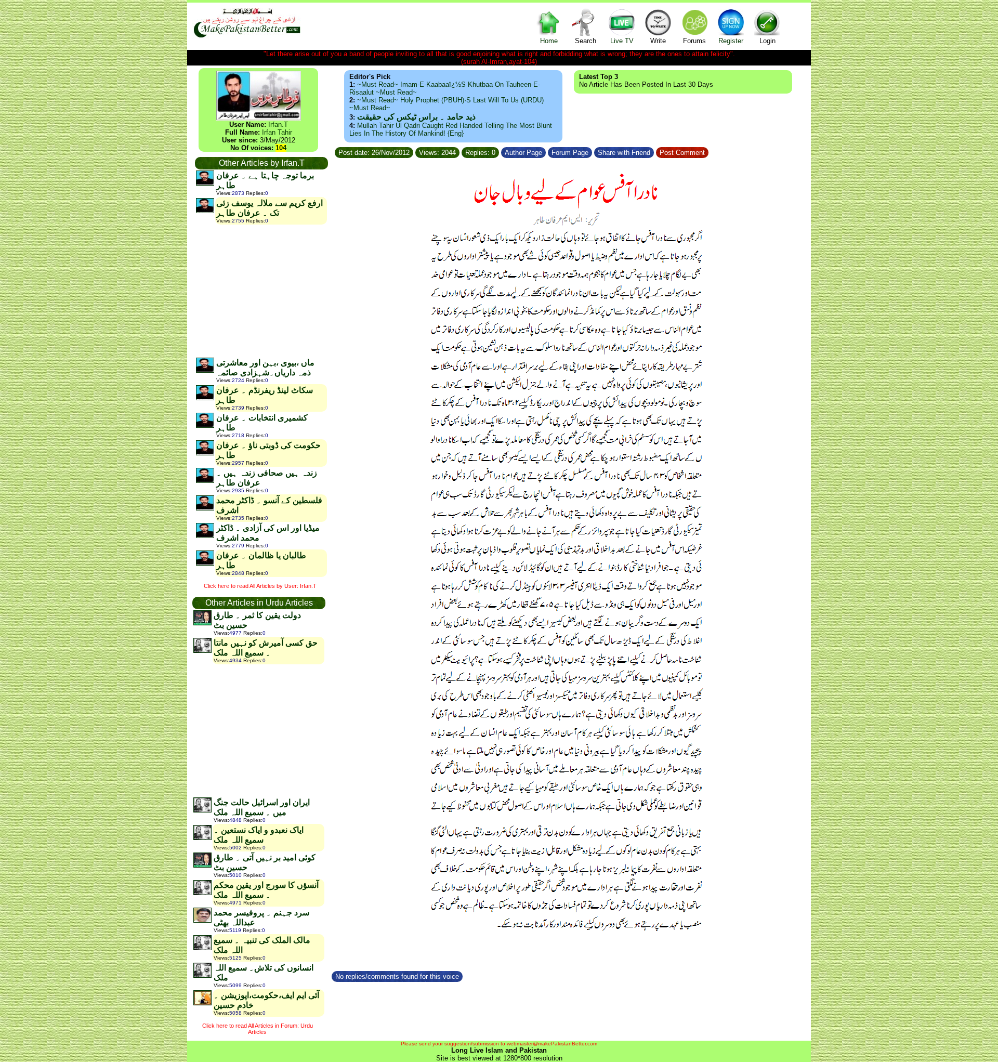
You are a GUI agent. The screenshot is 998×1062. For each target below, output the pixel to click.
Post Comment (682, 152)
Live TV (622, 41)
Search (585, 41)
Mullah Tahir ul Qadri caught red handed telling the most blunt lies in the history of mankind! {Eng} (450, 129)
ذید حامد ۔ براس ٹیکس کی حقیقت (416, 116)
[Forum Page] (593, 151)
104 (280, 148)
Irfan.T (278, 124)
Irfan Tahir (277, 132)
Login (767, 41)
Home (549, 41)
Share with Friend (624, 152)
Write (658, 41)
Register (730, 41)
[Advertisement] (261, 291)
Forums (694, 41)
